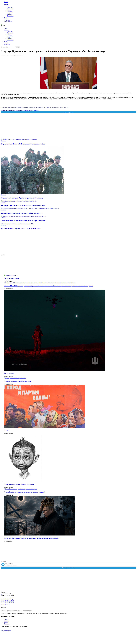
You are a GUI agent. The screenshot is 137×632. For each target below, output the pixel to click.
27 (7, 604)
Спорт (8, 10)
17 (1, 602)
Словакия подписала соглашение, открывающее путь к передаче (23, 220)
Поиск (17, 47)
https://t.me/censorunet (26, 110)
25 (3, 604)
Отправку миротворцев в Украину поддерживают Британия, (22, 198)
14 (9, 601)
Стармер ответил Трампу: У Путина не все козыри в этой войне (23, 144)
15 (11, 601)
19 (5, 602)
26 (5, 604)
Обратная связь (8, 21)
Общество (9, 11)
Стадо (6, 430)
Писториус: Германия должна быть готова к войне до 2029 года (23, 205)
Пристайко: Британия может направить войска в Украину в (21, 213)
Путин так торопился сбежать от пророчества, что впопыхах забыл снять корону (32, 538)
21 (9, 602)
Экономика (10, 8)
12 (5, 601)
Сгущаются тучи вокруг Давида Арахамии (19, 484)
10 (1, 601)
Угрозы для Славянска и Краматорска (17, 381)
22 (11, 602)
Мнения (6, 18)
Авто (8, 13)
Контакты (6, 624)
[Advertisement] (48, 126)
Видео (5, 17)
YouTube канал (35, 110)
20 (7, 602)
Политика (9, 7)
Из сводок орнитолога (11, 278)
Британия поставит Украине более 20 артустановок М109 (20, 228)
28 (9, 604)
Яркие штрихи (9, 373)
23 (13, 602)
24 (1, 604)
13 (7, 601)
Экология (9, 14)
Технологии (10, 16)
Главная (6, 2)
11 (3, 601)
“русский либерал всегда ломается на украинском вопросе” (24, 492)
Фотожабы (7, 20)
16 (13, 601)
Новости (6, 4)
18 (3, 602)
